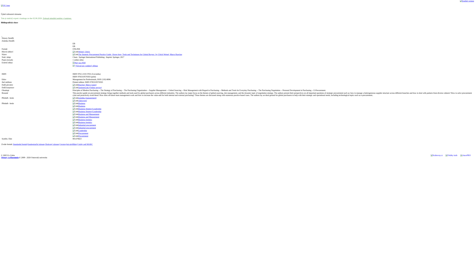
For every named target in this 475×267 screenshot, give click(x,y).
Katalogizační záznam (36, 144)
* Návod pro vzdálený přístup (86, 66)
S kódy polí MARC (85, 144)
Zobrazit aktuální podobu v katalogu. (57, 18)
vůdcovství (82, 101)
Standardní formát (20, 144)
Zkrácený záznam (52, 144)
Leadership (82, 131)
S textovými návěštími (68, 144)
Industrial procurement (87, 125)
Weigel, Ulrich (84, 52)
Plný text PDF (80, 63)
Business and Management (88, 114)
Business (81, 103)
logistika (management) (87, 98)
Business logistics (85, 120)
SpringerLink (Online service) (90, 88)
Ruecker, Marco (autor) (87, 85)
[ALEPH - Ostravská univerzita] (5, 5)
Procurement (83, 133)
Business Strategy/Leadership (89, 109)
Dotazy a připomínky (10, 157)
